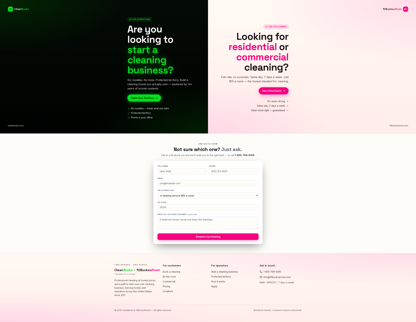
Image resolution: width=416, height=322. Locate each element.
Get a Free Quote (271, 90)
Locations (168, 291)
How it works (218, 281)
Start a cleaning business (224, 271)
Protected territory (221, 276)
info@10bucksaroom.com (277, 277)
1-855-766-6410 (244, 155)
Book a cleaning (171, 271)
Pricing (166, 286)
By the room (169, 276)
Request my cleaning (208, 236)
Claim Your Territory (142, 98)
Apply (214, 286)
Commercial (169, 281)
